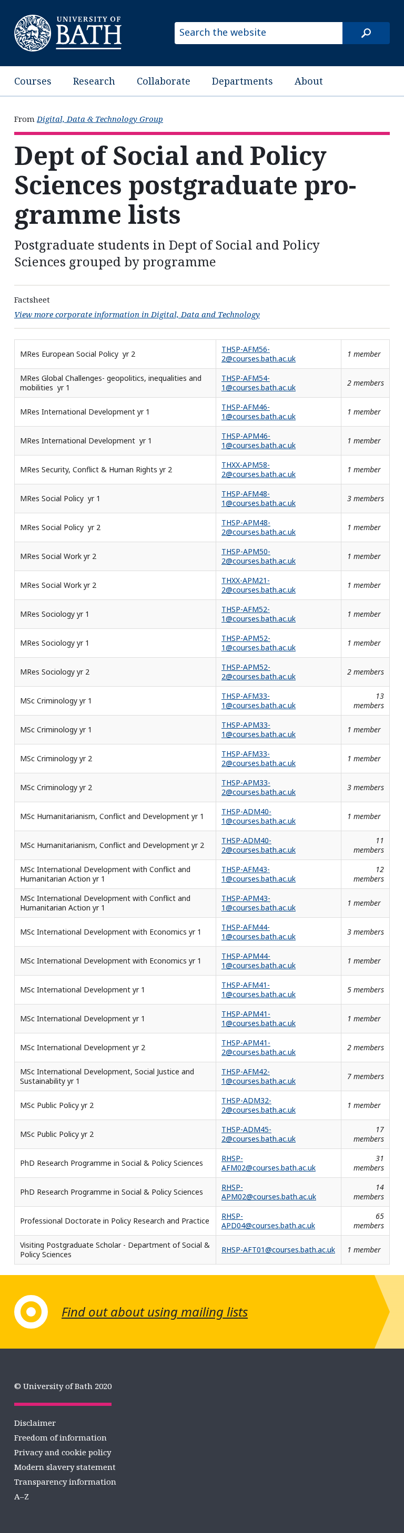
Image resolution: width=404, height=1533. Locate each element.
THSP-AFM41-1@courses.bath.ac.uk (258, 989)
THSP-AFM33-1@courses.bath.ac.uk (258, 700)
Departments (242, 81)
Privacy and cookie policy (62, 1452)
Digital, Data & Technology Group (100, 118)
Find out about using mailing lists (155, 1311)
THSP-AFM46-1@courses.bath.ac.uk (258, 411)
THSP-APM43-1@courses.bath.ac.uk (258, 903)
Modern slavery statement (65, 1467)
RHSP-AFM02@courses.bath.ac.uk (268, 1163)
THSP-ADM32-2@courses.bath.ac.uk (258, 1105)
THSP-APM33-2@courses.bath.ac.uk (258, 787)
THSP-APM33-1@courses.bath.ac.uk (258, 729)
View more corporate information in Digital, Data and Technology (137, 314)
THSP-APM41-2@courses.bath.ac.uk (258, 1047)
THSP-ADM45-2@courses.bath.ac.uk (258, 1134)
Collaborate (163, 81)
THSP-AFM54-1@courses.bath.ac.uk (258, 382)
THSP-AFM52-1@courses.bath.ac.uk (258, 614)
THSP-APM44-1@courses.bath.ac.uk (258, 960)
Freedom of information (60, 1437)
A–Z (21, 1496)
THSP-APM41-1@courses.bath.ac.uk (258, 1018)
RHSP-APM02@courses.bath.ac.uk (268, 1191)
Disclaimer (35, 1422)
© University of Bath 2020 (63, 1386)
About (309, 81)
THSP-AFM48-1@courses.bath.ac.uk (258, 498)
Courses (33, 81)
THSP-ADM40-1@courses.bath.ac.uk (258, 816)
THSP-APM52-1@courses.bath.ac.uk (258, 642)
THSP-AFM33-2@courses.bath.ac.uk (258, 758)
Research (94, 81)
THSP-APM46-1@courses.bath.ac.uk (258, 440)
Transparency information (65, 1481)
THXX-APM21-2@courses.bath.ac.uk (258, 585)
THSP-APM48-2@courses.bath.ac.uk (258, 527)
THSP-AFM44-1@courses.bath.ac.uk (258, 931)
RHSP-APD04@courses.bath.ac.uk (268, 1220)
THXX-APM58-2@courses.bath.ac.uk (258, 469)
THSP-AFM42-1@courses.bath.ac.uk (258, 1076)
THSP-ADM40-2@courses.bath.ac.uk (258, 845)
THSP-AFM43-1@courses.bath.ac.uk (258, 874)
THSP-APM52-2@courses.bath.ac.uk (258, 671)
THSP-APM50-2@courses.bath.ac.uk (258, 556)
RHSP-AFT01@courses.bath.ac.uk (278, 1250)
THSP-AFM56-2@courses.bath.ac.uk (258, 354)
